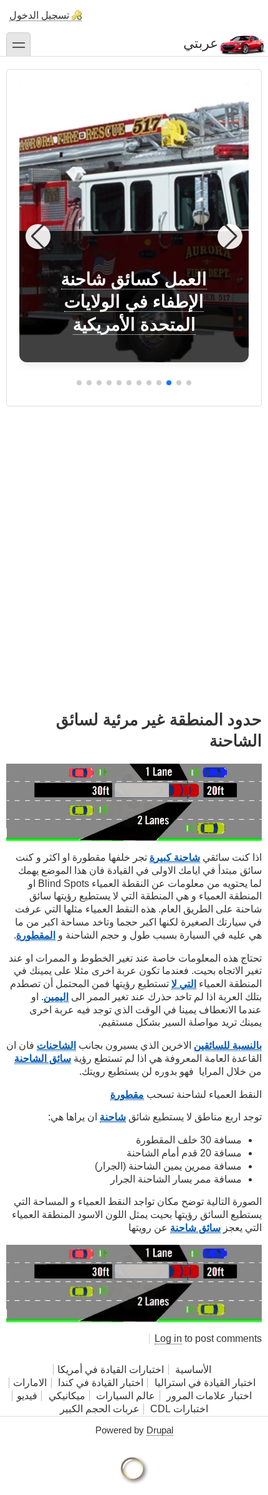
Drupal (159, 1430)
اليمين (56, 996)
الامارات (30, 1382)
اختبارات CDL (179, 1409)
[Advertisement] (134, 540)
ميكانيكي (67, 1395)
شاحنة (113, 1117)
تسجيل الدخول (39, 15)
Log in (168, 1338)
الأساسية (193, 1369)
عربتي (200, 43)
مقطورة (127, 1094)
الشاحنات (56, 1045)
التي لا (183, 983)
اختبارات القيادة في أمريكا (110, 1369)
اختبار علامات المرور (209, 1395)
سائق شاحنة (195, 1227)
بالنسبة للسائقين (228, 1045)
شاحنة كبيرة (175, 857)
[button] (188, 382)
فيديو (27, 1395)
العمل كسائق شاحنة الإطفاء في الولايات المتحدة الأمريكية (134, 301)
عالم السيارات (125, 1395)
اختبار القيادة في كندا (100, 1382)
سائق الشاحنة (42, 1058)
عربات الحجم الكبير (100, 1409)
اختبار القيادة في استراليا (204, 1382)
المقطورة (35, 935)
